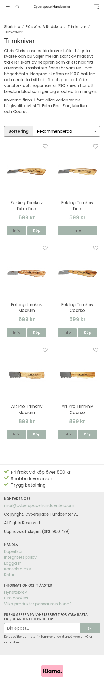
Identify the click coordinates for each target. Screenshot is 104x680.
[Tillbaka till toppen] (92, 668)
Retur (9, 575)
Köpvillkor (13, 551)
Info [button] (17, 230)
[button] (36, 230)
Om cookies (16, 598)
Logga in (12, 563)
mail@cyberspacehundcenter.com (39, 505)
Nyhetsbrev (15, 592)
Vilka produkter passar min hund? (38, 604)
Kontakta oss (17, 569)
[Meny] (7, 6)
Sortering (19, 131)
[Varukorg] (96, 6)
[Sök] (17, 6)
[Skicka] (90, 628)
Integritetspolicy (20, 557)
